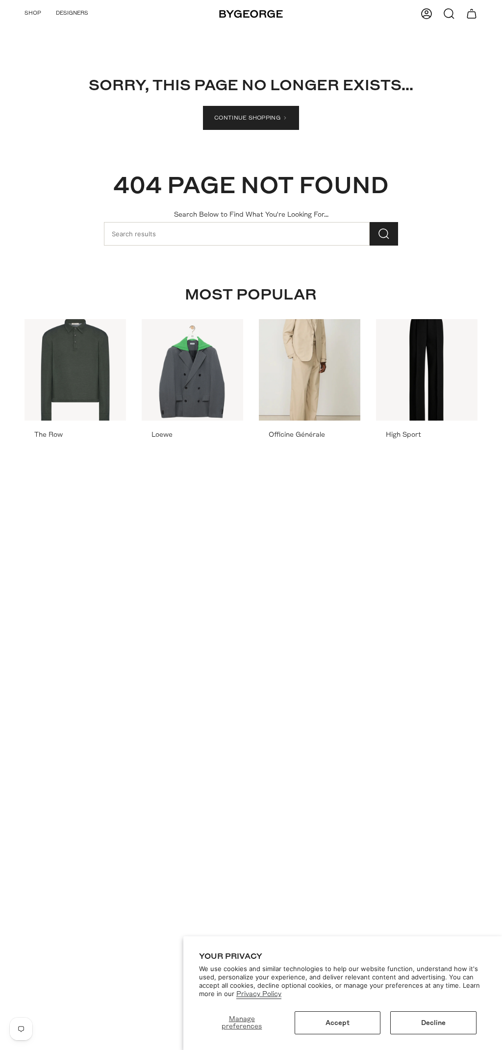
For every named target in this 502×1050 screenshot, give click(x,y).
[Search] (384, 234)
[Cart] (471, 13)
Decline (433, 1023)
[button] (33, 13)
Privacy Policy (258, 994)
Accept (338, 1023)
